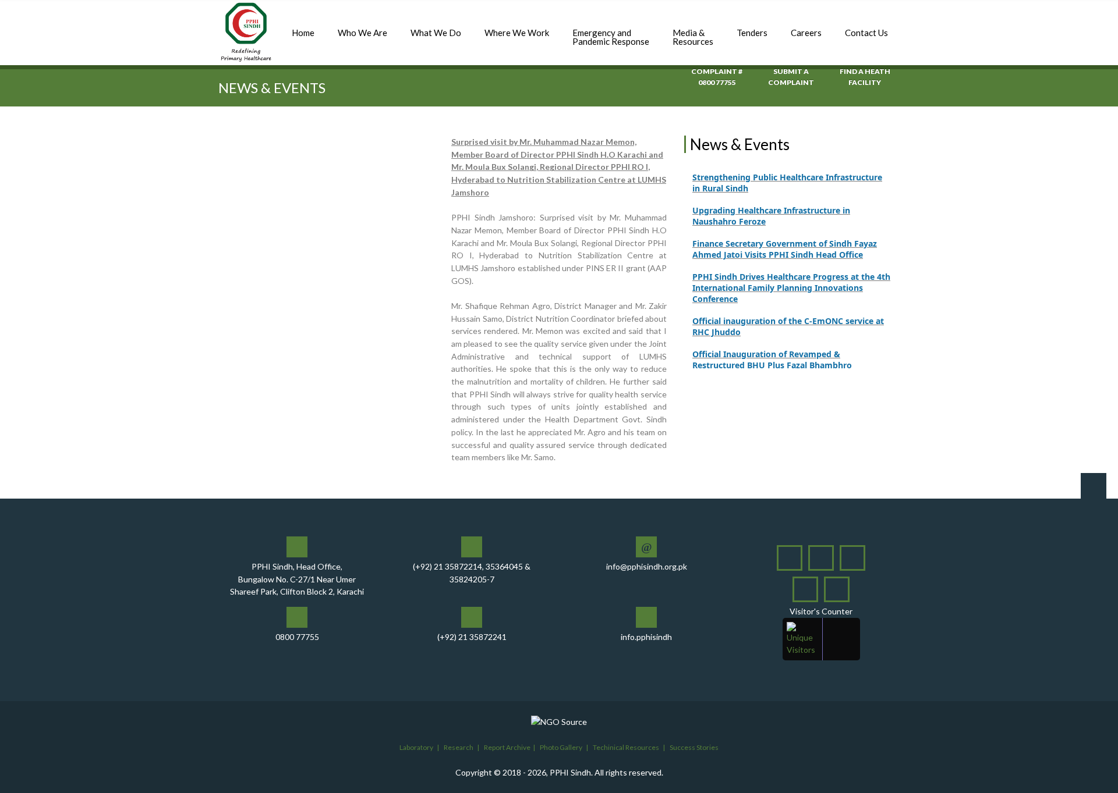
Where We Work (516, 32)
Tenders (752, 32)
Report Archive (507, 747)
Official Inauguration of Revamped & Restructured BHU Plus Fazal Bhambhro (772, 348)
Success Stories (694, 747)
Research (458, 747)
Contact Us (866, 32)
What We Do (436, 32)
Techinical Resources (626, 747)
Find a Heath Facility (865, 77)
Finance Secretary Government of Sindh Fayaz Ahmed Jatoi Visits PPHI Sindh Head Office (784, 238)
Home (303, 32)
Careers (806, 32)
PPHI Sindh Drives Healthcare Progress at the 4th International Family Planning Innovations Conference (791, 276)
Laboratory (416, 747)
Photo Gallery (561, 747)
